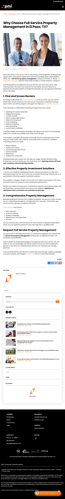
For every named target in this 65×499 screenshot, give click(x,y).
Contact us (30, 254)
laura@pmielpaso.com (13, 443)
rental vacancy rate (29, 100)
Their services (8, 207)
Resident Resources (40, 417)
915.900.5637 (59, 1)
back (6, 290)
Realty (8, 420)
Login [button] (8, 425)
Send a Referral (39, 428)
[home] (7, 6)
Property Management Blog (11, 14)
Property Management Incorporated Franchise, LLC (39, 457)
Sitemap (58, 469)
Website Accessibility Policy (40, 478)
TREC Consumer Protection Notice (12, 464)
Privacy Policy (6, 471)
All (8, 372)
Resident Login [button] (39, 420)
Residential (10, 417)
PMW (53, 469)
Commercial (10, 423)
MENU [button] (63, 7)
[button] (7, 312)
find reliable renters (50, 104)
